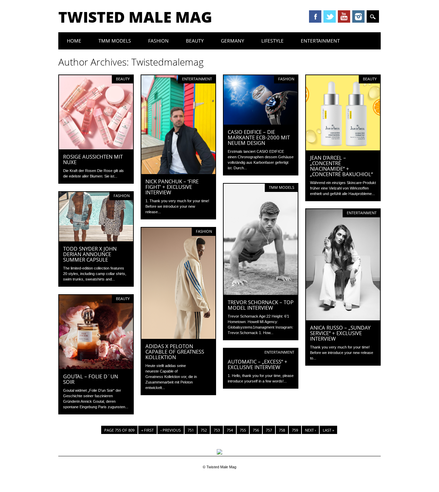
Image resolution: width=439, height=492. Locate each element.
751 (191, 430)
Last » (328, 430)
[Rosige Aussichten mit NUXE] (96, 147)
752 (204, 430)
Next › (310, 430)
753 (217, 430)
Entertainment (320, 40)
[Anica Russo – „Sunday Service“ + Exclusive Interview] (343, 318)
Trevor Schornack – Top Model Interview (261, 305)
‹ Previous (171, 430)
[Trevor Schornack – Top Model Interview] (261, 293)
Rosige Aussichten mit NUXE (93, 159)
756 (256, 430)
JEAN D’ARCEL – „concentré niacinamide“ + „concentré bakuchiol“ (341, 166)
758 (282, 430)
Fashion (158, 40)
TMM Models (114, 40)
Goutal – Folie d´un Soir (90, 379)
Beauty (195, 40)
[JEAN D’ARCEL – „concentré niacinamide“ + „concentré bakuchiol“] (343, 148)
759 (295, 430)
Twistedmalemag (167, 61)
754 (230, 430)
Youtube (344, 16)
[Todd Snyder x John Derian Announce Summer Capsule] (96, 239)
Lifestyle (272, 40)
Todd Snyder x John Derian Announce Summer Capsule (90, 254)
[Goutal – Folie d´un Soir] (96, 367)
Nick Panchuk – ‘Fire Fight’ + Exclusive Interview (172, 187)
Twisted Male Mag (135, 17)
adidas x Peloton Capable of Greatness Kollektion (174, 352)
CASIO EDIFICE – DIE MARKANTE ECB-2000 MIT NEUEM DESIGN (259, 137)
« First (147, 430)
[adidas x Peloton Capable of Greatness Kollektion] (178, 337)
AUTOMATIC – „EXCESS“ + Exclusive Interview (257, 364)
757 (269, 430)
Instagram (358, 16)
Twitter (329, 16)
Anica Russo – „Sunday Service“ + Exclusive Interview (340, 333)
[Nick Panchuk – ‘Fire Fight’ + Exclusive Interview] (178, 172)
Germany (232, 40)
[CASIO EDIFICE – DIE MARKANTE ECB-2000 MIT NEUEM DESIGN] (261, 123)
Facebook (315, 16)
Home (74, 40)
